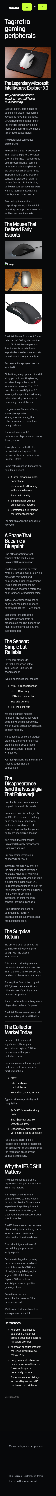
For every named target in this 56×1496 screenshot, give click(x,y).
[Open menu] (27, 7)
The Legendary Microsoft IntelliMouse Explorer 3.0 (26, 85)
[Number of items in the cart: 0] (42, 7)
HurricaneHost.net (28, 1481)
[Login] (35, 7)
